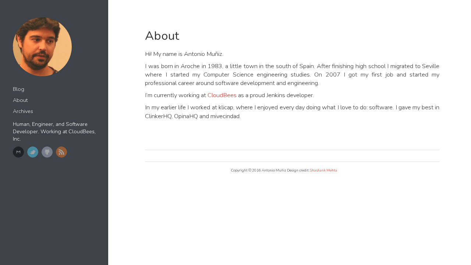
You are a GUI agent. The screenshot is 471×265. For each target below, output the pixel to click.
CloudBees (222, 95)
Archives (23, 111)
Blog (18, 89)
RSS (61, 152)
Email (18, 152)
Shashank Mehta (323, 170)
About (20, 100)
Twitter (32, 152)
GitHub (47, 152)
